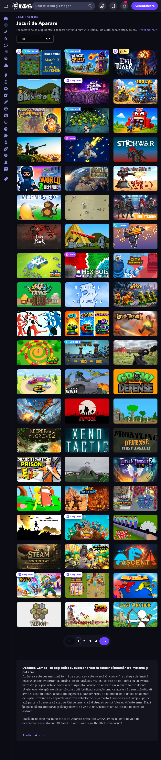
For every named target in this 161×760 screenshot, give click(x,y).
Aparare (32, 17)
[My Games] (113, 6)
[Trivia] (6, 169)
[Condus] (6, 108)
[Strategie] (6, 155)
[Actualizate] (6, 45)
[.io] (6, 128)
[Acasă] (6, 18)
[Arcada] (6, 82)
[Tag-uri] (6, 179)
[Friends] (102, 6)
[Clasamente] (6, 65)
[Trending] (6, 38)
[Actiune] (6, 75)
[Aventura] (6, 88)
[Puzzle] (6, 135)
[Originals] (6, 51)
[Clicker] (6, 102)
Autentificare (144, 6)
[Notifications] (124, 6)
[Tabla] (6, 162)
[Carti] (6, 95)
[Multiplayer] (6, 58)
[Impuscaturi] (6, 122)
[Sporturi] (6, 149)
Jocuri (20, 17)
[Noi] (6, 31)
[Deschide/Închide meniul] (6, 6)
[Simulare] (6, 142)
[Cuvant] (6, 115)
